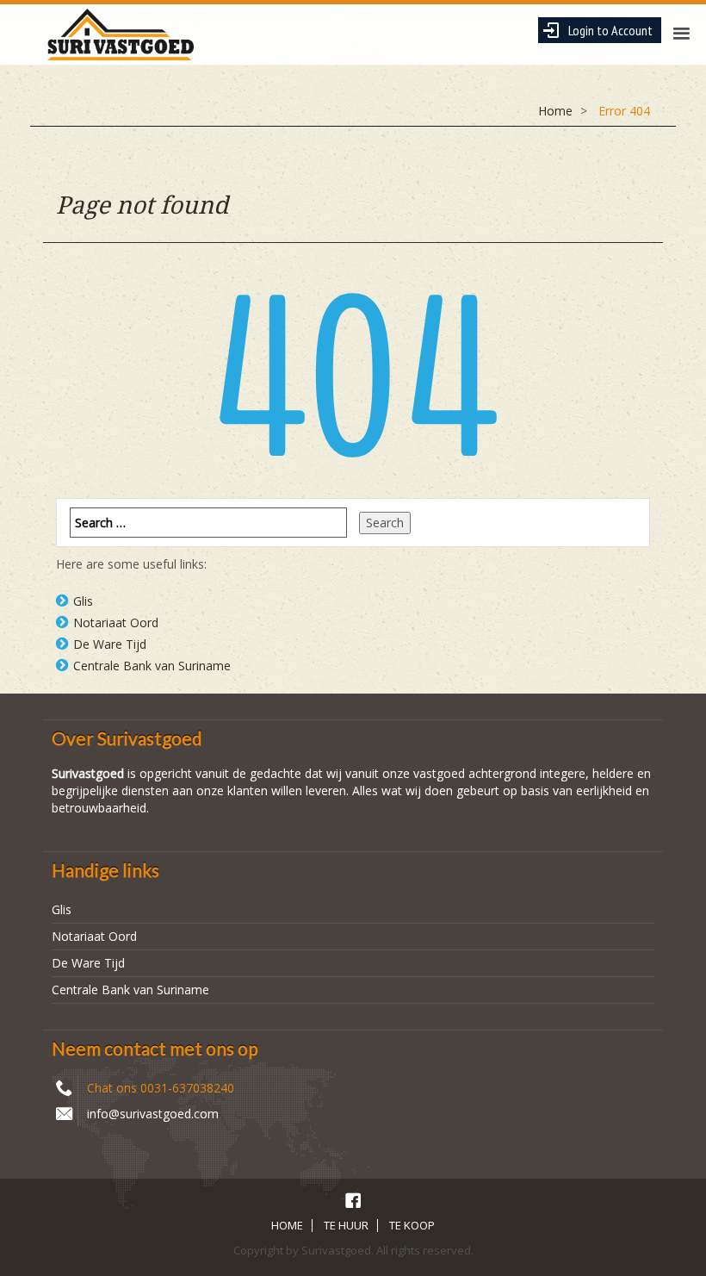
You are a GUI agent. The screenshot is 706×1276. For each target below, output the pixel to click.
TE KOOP (412, 1225)
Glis (83, 601)
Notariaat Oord (115, 622)
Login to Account (610, 30)
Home (555, 111)
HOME (287, 1225)
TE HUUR (346, 1225)
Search (385, 522)
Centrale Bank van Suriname (152, 665)
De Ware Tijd (109, 644)
